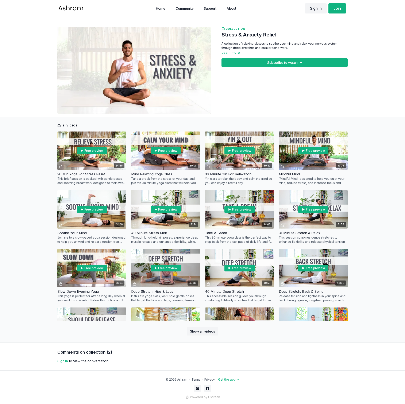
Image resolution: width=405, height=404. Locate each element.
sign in (62, 361)
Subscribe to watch (282, 62)
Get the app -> (228, 379)
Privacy (209, 379)
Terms (196, 379)
